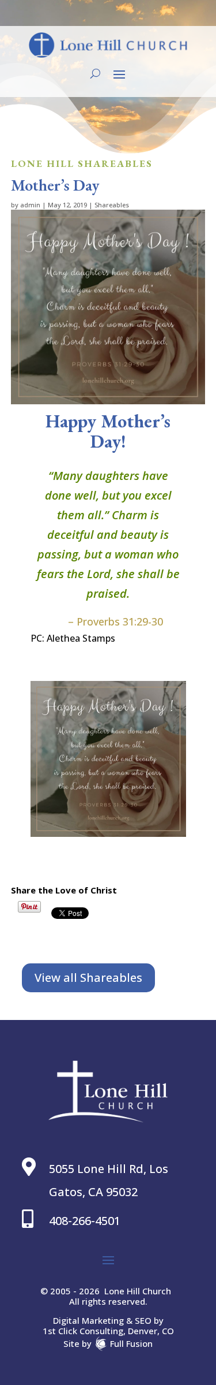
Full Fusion (131, 1343)
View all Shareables (88, 977)
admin (30, 204)
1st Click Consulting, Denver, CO (108, 1330)
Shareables (111, 204)
